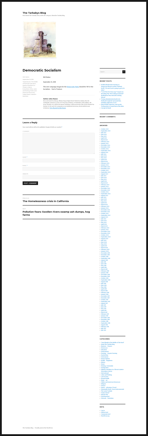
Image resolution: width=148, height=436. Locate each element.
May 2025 (104, 136)
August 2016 (104, 325)
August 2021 (104, 217)
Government (104, 357)
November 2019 (105, 255)
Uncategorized (105, 396)
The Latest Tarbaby (106, 391)
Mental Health (105, 378)
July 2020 (103, 240)
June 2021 (104, 220)
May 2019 (103, 265)
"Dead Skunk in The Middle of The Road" (112, 342)
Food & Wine (104, 355)
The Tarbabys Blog (34, 12)
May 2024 (104, 158)
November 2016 (105, 319)
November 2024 (105, 147)
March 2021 (104, 226)
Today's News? (27, 94)
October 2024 (105, 149)
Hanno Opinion (105, 358)
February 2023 (105, 185)
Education (33, 83)
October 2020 (105, 235)
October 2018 (104, 278)
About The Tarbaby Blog (108, 344)
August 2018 (104, 281)
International (105, 373)
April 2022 (104, 202)
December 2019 (105, 253)
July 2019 (103, 262)
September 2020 (106, 237)
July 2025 (103, 132)
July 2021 (103, 219)
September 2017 (105, 301)
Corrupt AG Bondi (106, 108)
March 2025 (104, 140)
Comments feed (105, 414)
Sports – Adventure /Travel (108, 387)
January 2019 (104, 273)
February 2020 (105, 249)
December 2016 (105, 317)
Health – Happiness (106, 360)
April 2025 (104, 138)
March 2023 (104, 183)
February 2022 (105, 206)
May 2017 (103, 308)
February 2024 (105, 163)
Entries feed (104, 412)
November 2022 (105, 190)
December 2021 (105, 210)
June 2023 (104, 177)
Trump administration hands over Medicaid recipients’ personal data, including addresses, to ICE (111, 100)
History (103, 362)
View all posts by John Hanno (58, 108)
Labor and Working (106, 375)
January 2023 (105, 186)
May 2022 (104, 201)
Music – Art (104, 380)
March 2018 (104, 290)
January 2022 (105, 208)
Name (25, 157)
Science (103, 385)
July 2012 (103, 330)
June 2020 (104, 242)
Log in (103, 410)
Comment (26, 131)
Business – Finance (106, 346)
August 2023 (104, 174)
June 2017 (103, 307)
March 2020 (104, 247)
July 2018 (103, 283)
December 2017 (105, 296)
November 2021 (105, 211)
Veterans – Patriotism (107, 398)
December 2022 (105, 188)
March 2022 (104, 204)
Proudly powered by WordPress (44, 428)
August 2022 (104, 195)
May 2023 (104, 179)
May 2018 (103, 287)
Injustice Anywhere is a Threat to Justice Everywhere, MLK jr (29, 87)
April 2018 (104, 289)
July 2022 (103, 197)
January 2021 (104, 229)
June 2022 (104, 199)
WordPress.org (105, 416)
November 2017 (105, 298)
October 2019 (104, 256)
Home (103, 364)
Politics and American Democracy (110, 382)
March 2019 (104, 269)
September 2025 (105, 131)
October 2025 (105, 129)
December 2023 (105, 167)
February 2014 (105, 326)
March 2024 (104, 161)
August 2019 (104, 260)
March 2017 (104, 312)
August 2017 (104, 303)
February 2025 (105, 141)
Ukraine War (104, 394)
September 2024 (106, 150)
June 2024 (104, 156)
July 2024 (103, 154)
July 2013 (103, 328)
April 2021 (104, 224)
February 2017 (105, 314)
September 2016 (105, 323)
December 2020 (105, 231)
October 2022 (105, 192)
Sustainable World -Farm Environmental (112, 389)
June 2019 (103, 264)
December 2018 (105, 274)
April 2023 (104, 181)
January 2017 (104, 316)
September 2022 (105, 193)
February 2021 (105, 228)
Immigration (104, 367)
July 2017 (103, 305)
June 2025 (104, 134)
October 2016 (104, 321)
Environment (105, 351)
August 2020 (104, 238)
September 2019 (105, 258)
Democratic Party (73, 87)
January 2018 (104, 294)
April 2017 (103, 310)
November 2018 (105, 276)
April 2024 (104, 159)
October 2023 (105, 170)
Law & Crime (104, 376)
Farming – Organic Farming (109, 353)
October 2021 (104, 213)
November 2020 (105, 233)
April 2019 (104, 267)
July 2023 (103, 176)
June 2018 (103, 285)
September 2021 (105, 215)
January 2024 (105, 165)
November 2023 (105, 168)
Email (25, 165)
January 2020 (105, 251)
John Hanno (26, 77)
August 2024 (104, 152)
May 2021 (103, 222)
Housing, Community (107, 366)
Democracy (104, 348)
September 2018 (105, 280)
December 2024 (105, 145)
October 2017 (104, 299)
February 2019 (105, 271)
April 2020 (104, 246)
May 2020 (104, 244)
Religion (103, 384)
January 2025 (105, 143)
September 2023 (105, 172)
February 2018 (105, 292)
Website (25, 174)
